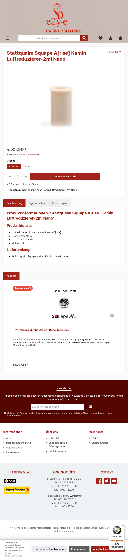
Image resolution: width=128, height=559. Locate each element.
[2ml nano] (64, 106)
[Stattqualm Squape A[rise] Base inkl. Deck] (64, 303)
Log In (95, 437)
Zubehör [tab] (11, 275)
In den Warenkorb (65, 176)
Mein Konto (96, 432)
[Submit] (90, 407)
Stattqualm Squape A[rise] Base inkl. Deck (41, 330)
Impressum (12, 452)
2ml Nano (14, 166)
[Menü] (7, 38)
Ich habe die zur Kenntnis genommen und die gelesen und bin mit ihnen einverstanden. (59, 414)
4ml (27, 166)
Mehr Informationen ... (14, 556)
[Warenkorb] (120, 38)
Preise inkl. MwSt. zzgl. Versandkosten (23, 154)
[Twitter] (106, 481)
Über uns (52, 432)
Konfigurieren (79, 549)
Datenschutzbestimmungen (33, 413)
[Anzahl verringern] (10, 176)
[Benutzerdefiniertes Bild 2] (17, 490)
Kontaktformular (58, 451)
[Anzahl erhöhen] (25, 176)
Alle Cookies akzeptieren (108, 549)
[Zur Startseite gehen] (64, 18)
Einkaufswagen (100, 442)
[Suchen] (84, 38)
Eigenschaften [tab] (37, 203)
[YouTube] (114, 481)
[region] (64, 106)
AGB (83, 413)
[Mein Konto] (110, 38)
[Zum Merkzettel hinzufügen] (112, 316)
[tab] (14, 203)
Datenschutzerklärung (18, 442)
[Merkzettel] (100, 38)
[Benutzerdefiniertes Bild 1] (10, 481)
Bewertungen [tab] (59, 203)
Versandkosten (14, 447)
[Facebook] (99, 481)
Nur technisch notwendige (49, 549)
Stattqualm (115, 51)
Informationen (12, 432)
